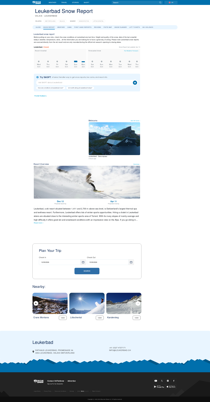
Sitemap (72, 391)
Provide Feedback (40, 96)
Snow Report (49, 27)
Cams (69, 27)
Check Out (91, 257)
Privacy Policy (47, 391)
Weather (52, 2)
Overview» (136, 164)
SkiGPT (86, 2)
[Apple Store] (171, 386)
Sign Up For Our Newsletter (55, 384)
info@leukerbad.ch (120, 350)
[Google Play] (159, 386)
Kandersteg (84, 21)
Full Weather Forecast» (131, 51)
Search (87, 271)
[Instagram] (167, 380)
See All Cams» (135, 120)
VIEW (63, 318)
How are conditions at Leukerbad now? (50, 88)
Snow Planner (121, 27)
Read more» (39, 223)
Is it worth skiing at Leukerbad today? (80, 88)
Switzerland (50, 21)
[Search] (160, 2)
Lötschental (98, 21)
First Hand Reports (83, 27)
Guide (38, 27)
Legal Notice (37, 391)
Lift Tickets (134, 27)
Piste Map (108, 27)
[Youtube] (155, 380)
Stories (75, 2)
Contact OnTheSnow (55, 381)
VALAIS (38, 16)
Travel (64, 2)
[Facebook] (174, 380)
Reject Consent (96, 391)
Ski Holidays (148, 27)
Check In (42, 257)
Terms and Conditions (60, 391)
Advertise (72, 381)
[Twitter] (161, 380)
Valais (62, 21)
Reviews (97, 27)
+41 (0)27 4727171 (117, 347)
